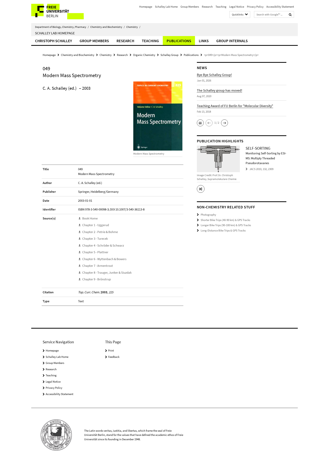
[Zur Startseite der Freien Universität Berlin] (63, 11)
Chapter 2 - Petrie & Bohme (100, 232)
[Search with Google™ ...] (290, 14)
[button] (200, 123)
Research (207, 6)
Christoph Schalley (53, 40)
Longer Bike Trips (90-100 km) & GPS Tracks (226, 225)
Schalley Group (169, 55)
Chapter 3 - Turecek (95, 238)
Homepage (145, 6)
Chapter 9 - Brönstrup (96, 279)
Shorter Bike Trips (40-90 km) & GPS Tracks (225, 220)
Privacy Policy (255, 6)
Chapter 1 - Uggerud (95, 225)
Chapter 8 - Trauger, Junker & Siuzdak (107, 272)
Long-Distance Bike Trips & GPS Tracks (223, 230)
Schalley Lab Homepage (55, 33)
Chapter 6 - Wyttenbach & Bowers (104, 259)
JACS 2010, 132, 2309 (261, 169)
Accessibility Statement (280, 6)
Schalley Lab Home (166, 6)
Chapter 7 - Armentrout (97, 266)
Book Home (90, 218)
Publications (179, 40)
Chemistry (133, 27)
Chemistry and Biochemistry (107, 27)
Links (204, 40)
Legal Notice (236, 6)
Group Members (189, 6)
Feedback (113, 357)
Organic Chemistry (144, 55)
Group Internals (232, 40)
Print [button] (111, 350)
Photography (208, 214)
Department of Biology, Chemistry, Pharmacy (62, 27)
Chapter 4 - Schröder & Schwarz (103, 245)
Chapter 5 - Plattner (95, 252)
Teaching (221, 6)
